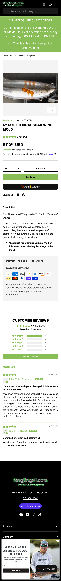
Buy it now (31, 177)
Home (5, 56)
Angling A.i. (8, 120)
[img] (9, 374)
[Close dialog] (57, 541)
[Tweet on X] (12, 195)
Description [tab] (9, 207)
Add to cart (40, 168)
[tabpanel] (30, 232)
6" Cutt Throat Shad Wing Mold (22, 56)
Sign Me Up (16, 570)
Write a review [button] (30, 356)
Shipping (7, 149)
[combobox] (30, 11)
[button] (50, 4)
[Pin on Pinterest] (24, 195)
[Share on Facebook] (18, 195)
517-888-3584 (30, 498)
